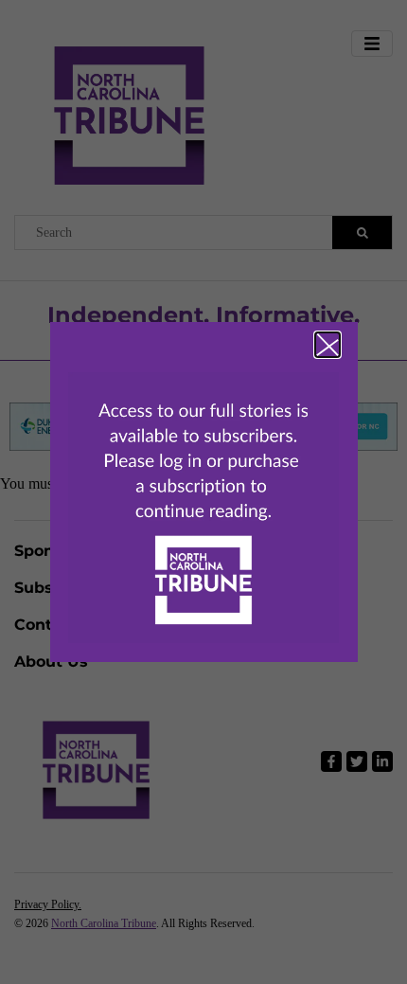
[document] (203, 492)
